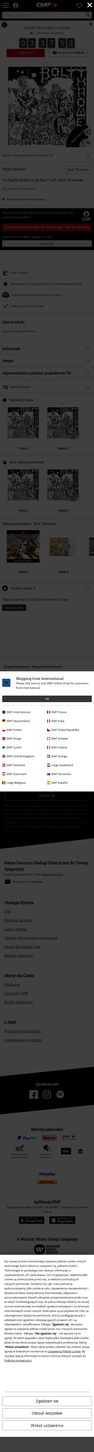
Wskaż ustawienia (47, 1425)
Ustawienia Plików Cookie (64, 1351)
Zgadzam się (47, 1401)
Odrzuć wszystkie (47, 1413)
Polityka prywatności (17, 1360)
